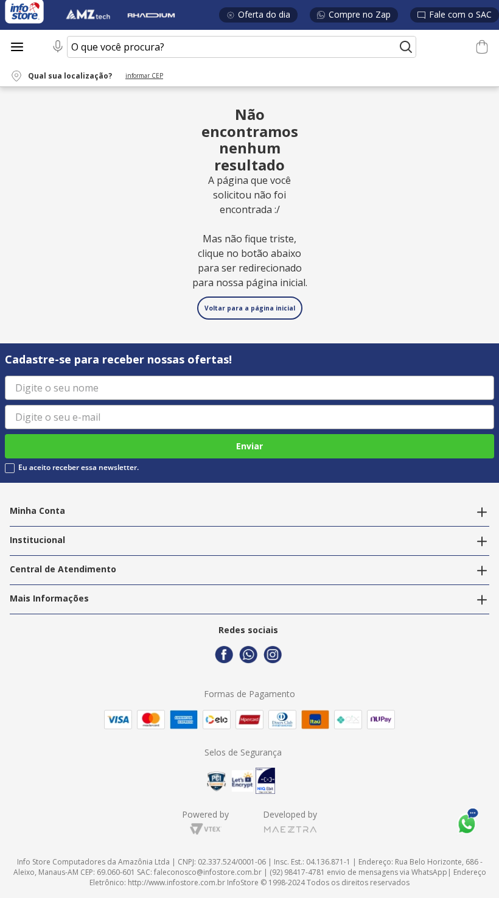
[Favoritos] (453, 47)
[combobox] (232, 47)
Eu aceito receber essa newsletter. (78, 467)
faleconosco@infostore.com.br (208, 872)
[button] (94, 76)
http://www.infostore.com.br (176, 882)
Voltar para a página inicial (249, 308)
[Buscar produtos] (406, 47)
